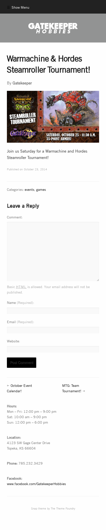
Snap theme (38, 508)
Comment (14, 217)
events (29, 189)
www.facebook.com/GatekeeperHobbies (36, 483)
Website (13, 341)
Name (20, 302)
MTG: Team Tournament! (71, 388)
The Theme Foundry (63, 508)
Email (20, 321)
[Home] (53, 28)
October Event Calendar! (19, 388)
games (41, 189)
